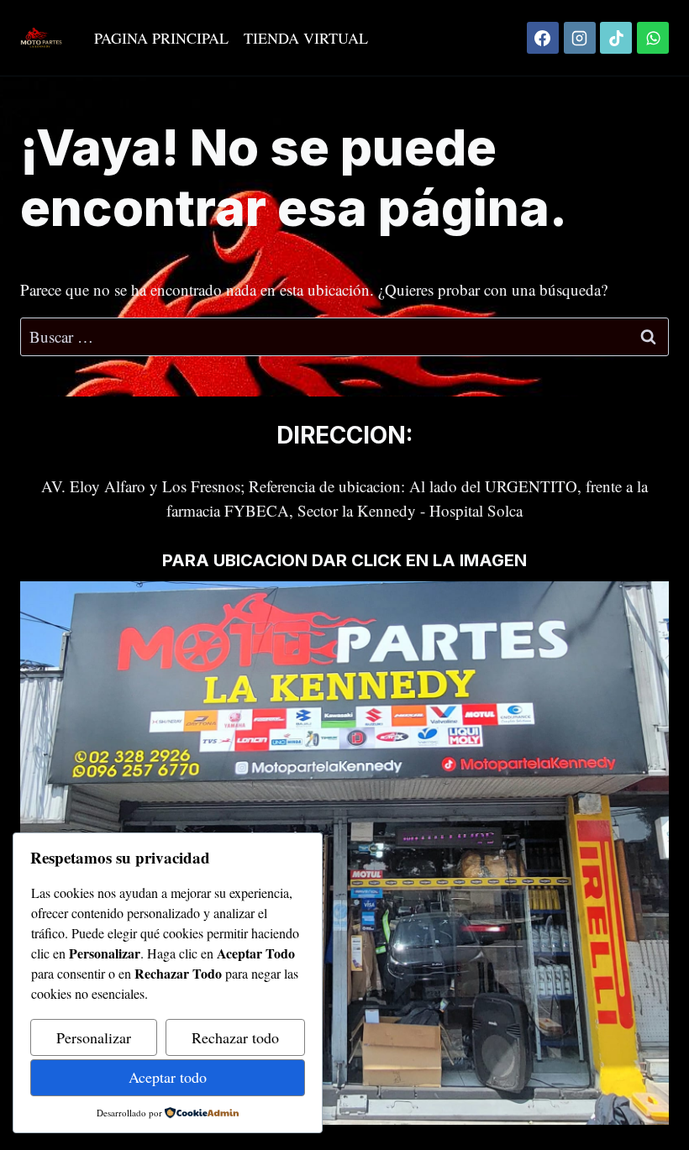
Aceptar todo (168, 1077)
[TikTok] (616, 38)
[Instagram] (580, 38)
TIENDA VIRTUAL (306, 38)
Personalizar (93, 1037)
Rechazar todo (235, 1037)
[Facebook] (543, 38)
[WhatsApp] (653, 38)
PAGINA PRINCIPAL (161, 38)
